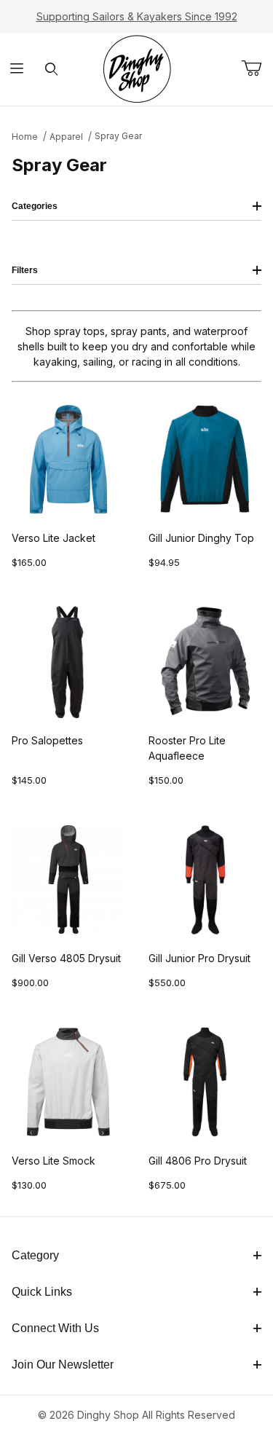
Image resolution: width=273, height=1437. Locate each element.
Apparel (66, 136)
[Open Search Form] (51, 69)
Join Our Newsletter (63, 1364)
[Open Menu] (17, 69)
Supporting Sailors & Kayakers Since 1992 (136, 16)
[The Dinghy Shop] (136, 68)
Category (35, 1255)
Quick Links (42, 1292)
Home (25, 136)
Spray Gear (118, 135)
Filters (25, 270)
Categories (35, 206)
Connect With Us (55, 1328)
